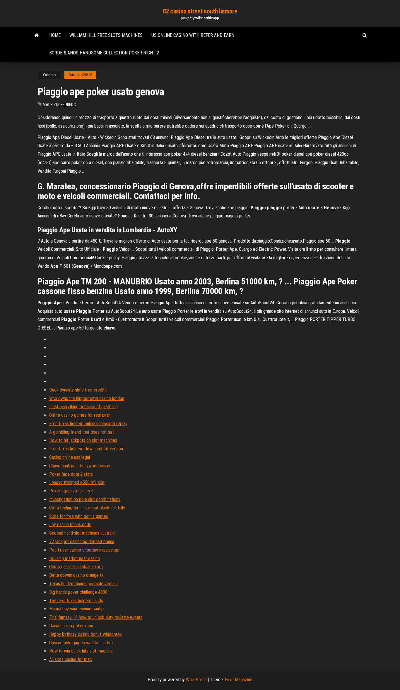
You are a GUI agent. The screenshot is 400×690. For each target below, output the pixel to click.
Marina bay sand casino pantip (76, 609)
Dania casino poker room (72, 626)
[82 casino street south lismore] (37, 35)
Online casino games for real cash (79, 415)
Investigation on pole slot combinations (84, 499)
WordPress (196, 679)
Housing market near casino (74, 558)
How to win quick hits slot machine (81, 651)
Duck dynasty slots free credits (78, 390)
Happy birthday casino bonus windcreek (85, 634)
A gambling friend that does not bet (81, 432)
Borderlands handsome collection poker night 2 (104, 53)
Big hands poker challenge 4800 (78, 592)
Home (55, 35)
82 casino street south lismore (200, 11)
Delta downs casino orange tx (76, 575)
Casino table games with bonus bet (81, 643)
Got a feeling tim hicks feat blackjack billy (87, 508)
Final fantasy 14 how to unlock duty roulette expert (95, 617)
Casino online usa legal (69, 457)
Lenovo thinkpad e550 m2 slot (77, 482)
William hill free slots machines (106, 35)
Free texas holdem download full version (86, 449)
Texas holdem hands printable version (83, 583)
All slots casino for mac (70, 659)
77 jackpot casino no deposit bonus (81, 541)
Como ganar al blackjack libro (76, 566)
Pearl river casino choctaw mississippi (84, 550)
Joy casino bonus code (70, 524)
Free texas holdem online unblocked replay (88, 423)
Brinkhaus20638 (80, 75)
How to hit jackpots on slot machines (83, 440)
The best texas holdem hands (76, 600)
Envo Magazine (238, 679)
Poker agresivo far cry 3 (71, 491)
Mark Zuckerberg (59, 104)
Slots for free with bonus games (78, 516)
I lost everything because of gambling (83, 406)
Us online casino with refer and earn (192, 35)
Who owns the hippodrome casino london (86, 398)
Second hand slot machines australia (82, 533)
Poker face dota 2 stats (71, 474)
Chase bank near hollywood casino (80, 465)
